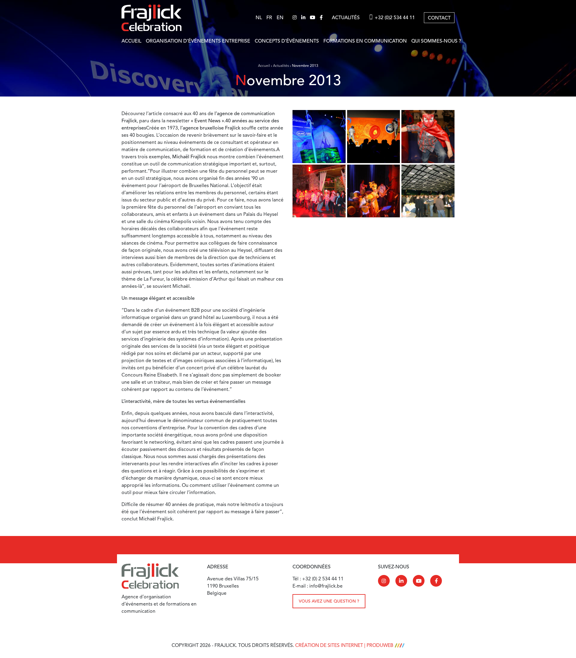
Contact (439, 18)
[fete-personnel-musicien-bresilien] (373, 191)
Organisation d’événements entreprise (198, 41)
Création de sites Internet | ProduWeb (344, 645)
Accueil (131, 41)
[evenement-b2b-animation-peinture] (373, 136)
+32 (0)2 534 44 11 (394, 18)
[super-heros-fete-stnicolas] (427, 136)
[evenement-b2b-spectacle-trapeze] (319, 136)
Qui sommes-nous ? (436, 41)
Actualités (346, 18)
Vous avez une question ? (329, 601)
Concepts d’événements (287, 41)
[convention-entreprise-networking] (427, 191)
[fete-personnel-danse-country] (319, 191)
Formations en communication (365, 41)
